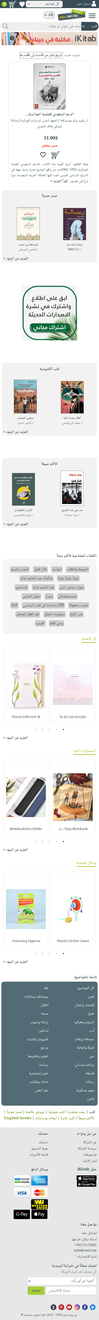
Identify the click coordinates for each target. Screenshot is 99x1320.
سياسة (43, 1065)
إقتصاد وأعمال (84, 1005)
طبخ (91, 1014)
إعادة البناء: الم (74, 244)
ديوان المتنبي (31, 596)
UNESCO (73, 249)
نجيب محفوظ (78, 605)
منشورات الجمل (54, 614)
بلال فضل (40, 569)
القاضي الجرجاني (27, 249)
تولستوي (21, 587)
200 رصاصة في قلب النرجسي (43, 605)
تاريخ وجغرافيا (84, 1022)
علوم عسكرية (85, 1090)
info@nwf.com (85, 1251)
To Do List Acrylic (72, 717)
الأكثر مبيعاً (86, 1118)
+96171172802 (85, 1245)
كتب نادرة (68, 1118)
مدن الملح (76, 614)
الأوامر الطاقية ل (23, 510)
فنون (90, 997)
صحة (44, 1014)
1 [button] (63, 729)
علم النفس (41, 1090)
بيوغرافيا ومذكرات (36, 997)
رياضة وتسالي (84, 1065)
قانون (90, 1099)
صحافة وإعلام (84, 1039)
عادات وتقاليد (39, 1082)
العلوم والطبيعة (38, 1056)
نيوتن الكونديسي (22, 515)
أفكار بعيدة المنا (72, 418)
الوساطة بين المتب (28, 244)
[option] (73, 685)
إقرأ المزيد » (59, 181)
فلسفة (90, 1073)
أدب (91, 1031)
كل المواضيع (86, 988)
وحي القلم (56, 623)
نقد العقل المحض (27, 614)
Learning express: (26, 941)
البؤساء (57, 569)
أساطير (43, 1031)
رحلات (89, 1082)
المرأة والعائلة (85, 1048)
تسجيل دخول (83, 4)
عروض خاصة (35, 1112)
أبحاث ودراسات (46, 1118)
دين (91, 1056)
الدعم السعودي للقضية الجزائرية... (50, 114)
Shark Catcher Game (73, 941)
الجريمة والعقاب (77, 569)
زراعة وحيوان (39, 1022)
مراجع (44, 1048)
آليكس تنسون (24, 423)
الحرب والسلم (20, 569)
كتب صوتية (57, 1112)
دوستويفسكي (67, 596)
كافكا (14, 605)
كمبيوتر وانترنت (37, 1039)
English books (17, 1118)
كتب (92, 1112)
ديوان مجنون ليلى (71, 587)
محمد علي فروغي (71, 423)
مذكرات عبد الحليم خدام (36, 578)
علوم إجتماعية (38, 1073)
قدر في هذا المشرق (71, 510)
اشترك (36, 1291)
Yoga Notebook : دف (72, 829)
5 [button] (36, 729)
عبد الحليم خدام (43, 587)
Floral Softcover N (26, 717)
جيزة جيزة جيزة (68, 578)
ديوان (49, 596)
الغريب (40, 623)
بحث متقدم (77, 1112)
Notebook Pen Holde (26, 829)
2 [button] (56, 729)
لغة (46, 988)
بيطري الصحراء (25, 418)
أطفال (44, 1005)
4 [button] (43, 729)
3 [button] (50, 729)
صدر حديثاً (14, 1112)
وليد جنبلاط (71, 515)
